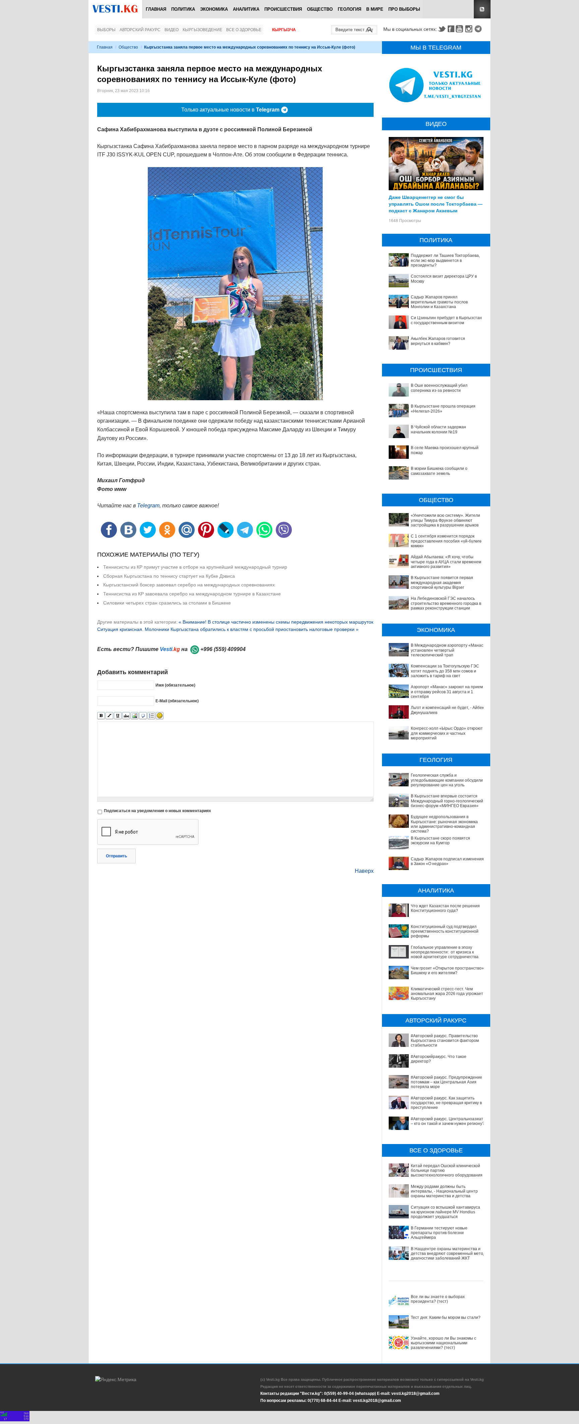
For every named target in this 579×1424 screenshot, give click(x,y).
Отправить (116, 856)
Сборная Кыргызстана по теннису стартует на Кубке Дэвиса (169, 576)
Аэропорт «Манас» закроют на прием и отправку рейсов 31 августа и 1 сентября (447, 692)
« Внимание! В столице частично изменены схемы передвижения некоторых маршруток (276, 622)
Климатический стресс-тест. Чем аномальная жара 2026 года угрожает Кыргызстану (447, 994)
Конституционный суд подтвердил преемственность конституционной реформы (444, 931)
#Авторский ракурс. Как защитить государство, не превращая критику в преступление (446, 1103)
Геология (349, 9)
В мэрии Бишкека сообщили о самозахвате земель (439, 471)
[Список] (151, 716)
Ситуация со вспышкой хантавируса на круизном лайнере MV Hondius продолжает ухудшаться (445, 1212)
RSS (482, 9)
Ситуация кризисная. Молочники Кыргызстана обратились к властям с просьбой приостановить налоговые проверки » (228, 629)
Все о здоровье (243, 29)
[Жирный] (101, 716)
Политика (183, 9)
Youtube (460, 28)
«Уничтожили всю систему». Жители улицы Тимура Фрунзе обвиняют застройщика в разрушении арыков (445, 520)
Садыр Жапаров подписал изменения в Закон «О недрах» (447, 861)
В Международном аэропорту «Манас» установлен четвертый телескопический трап (448, 650)
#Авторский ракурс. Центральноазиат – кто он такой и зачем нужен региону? (448, 1121)
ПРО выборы (404, 9)
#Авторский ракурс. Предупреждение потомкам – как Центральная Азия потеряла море (446, 1082)
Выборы (106, 29)
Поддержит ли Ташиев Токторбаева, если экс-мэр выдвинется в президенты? (445, 260)
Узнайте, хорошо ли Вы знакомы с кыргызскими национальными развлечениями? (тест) (443, 1343)
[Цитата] (143, 716)
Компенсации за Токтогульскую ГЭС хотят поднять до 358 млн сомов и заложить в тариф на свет (445, 671)
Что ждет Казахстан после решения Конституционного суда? (445, 908)
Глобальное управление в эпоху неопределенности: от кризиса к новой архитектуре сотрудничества (444, 952)
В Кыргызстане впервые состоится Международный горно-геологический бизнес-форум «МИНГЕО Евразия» (447, 801)
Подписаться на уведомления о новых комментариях (157, 810)
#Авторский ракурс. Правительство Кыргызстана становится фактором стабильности (445, 1041)
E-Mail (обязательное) (177, 701)
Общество (320, 9)
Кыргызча (284, 29)
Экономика (214, 9)
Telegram (479, 28)
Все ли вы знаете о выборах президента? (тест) (438, 1299)
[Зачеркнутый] (126, 716)
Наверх (364, 871)
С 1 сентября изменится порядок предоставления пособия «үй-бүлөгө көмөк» (446, 541)
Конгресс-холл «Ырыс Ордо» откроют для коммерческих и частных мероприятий (447, 733)
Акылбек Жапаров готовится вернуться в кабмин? (438, 341)
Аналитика (246, 9)
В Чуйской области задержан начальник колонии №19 (438, 429)
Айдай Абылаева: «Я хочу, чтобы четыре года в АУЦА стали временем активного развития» (446, 562)
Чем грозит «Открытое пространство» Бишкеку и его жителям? (447, 970)
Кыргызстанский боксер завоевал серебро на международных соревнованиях (189, 584)
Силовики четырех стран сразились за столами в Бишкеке (167, 603)
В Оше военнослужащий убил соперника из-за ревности (439, 388)
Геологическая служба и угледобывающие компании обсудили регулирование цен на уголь (447, 780)
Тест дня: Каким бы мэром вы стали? (445, 1317)
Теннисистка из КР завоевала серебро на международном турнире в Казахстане (192, 593)
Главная (156, 9)
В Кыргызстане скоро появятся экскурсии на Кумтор (440, 840)
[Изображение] (134, 716)
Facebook (451, 28)
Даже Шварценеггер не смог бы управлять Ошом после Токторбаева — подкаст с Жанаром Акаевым (435, 204)
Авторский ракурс (140, 29)
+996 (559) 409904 (223, 649)
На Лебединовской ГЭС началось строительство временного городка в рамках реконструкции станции (446, 603)
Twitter (441, 28)
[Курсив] (109, 716)
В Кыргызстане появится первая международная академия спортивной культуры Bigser (442, 582)
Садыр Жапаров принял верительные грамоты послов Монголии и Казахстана (439, 302)
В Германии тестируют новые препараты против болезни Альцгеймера (439, 1233)
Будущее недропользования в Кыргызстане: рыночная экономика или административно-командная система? (444, 824)
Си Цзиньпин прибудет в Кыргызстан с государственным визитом (446, 320)
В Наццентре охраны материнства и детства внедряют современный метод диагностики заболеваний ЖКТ (448, 1254)
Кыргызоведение (202, 29)
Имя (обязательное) (175, 685)
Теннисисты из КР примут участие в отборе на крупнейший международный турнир (195, 567)
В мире (374, 9)
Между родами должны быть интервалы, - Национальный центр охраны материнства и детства (444, 1191)
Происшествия (283, 9)
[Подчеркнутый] (118, 716)
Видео (172, 29)
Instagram (469, 28)
